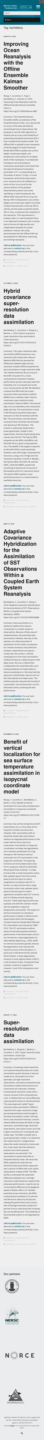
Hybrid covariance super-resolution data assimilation (19, 306)
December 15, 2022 (11, 734)
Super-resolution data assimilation (19, 1031)
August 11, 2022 (10, 1015)
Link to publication (13, 245)
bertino (18, 506)
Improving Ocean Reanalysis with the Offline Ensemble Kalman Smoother (17, 65)
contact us (19, 248)
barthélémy (10, 266)
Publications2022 (22, 991)
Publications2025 (22, 260)
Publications (10, 260)
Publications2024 (22, 500)
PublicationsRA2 (9, 262)
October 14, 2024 (11, 283)
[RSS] (22, 1433)
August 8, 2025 (10, 36)
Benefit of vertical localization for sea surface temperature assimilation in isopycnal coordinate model (22, 766)
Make (13, 1426)
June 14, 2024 (9, 524)
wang (26, 266)
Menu (9, 20)
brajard (25, 506)
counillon (19, 266)
